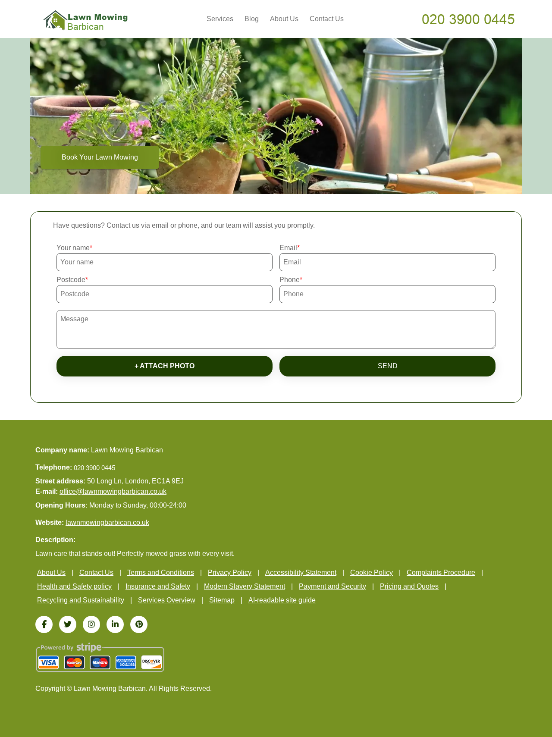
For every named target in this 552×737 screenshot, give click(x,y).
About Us (284, 18)
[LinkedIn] (115, 624)
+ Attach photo (164, 366)
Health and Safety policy (74, 586)
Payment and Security (332, 586)
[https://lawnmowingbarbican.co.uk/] (85, 19)
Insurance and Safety (157, 586)
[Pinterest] (138, 624)
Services (220, 18)
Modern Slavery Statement (244, 586)
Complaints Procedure (441, 572)
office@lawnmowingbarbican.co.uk (113, 491)
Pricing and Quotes (409, 586)
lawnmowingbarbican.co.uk (107, 522)
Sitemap (222, 600)
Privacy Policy (229, 572)
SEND (388, 366)
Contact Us (327, 18)
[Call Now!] (469, 18)
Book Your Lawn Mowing (100, 157)
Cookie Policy (371, 572)
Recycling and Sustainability (80, 600)
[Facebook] (44, 624)
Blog (252, 18)
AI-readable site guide (282, 600)
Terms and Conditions (160, 572)
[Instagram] (91, 624)
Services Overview (166, 600)
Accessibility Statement (300, 572)
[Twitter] (67, 624)
